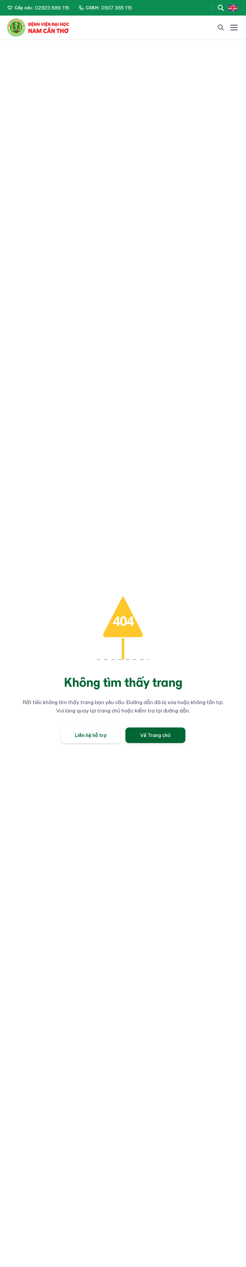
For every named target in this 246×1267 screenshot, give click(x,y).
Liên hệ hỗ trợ (90, 735)
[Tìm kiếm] (220, 7)
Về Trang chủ (155, 735)
